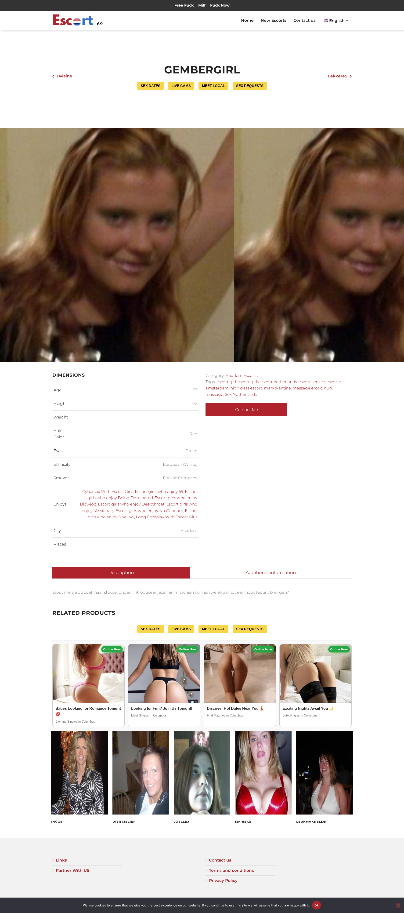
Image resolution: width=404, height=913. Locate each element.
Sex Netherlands (241, 394)
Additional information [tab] (271, 572)
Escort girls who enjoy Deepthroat (131, 504)
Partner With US (72, 870)
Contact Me (246, 409)
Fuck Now (220, 5)
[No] (398, 905)
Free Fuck (184, 5)
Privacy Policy (223, 880)
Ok (316, 905)
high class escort (246, 388)
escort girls (248, 381)
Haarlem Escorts (241, 375)
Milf (202, 5)
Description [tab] (121, 572)
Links (61, 860)
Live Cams (181, 86)
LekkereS (337, 76)
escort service (312, 381)
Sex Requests (249, 86)
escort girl (226, 381)
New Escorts (273, 20)
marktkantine (277, 388)
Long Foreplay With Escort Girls (166, 517)
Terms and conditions (231, 870)
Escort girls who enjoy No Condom (149, 510)
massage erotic (307, 388)
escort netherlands (278, 381)
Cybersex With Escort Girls (107, 491)
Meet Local (213, 86)
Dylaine (64, 76)
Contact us (304, 20)
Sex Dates (150, 86)
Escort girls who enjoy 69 (159, 491)
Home (247, 20)
